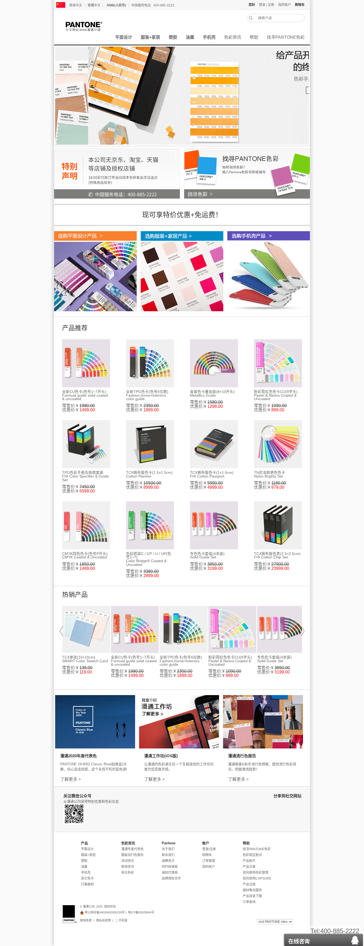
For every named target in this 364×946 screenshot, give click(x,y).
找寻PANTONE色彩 (257, 849)
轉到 (251, 18)
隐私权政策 (103, 920)
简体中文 (75, 5)
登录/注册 (209, 849)
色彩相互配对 (252, 855)
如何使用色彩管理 (255, 872)
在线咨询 (299, 941)
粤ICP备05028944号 (141, 912)
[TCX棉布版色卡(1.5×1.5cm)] (150, 444)
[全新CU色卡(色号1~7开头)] (86, 363)
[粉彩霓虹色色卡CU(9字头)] (278, 363)
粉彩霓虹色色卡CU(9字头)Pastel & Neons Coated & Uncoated (276, 395)
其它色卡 (87, 878)
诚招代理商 (170, 872)
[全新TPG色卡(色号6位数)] (150, 363)
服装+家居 (88, 855)
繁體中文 (94, 5)
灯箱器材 (87, 884)
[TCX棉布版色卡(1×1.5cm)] (214, 444)
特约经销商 (170, 867)
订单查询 (249, 902)
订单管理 (208, 861)
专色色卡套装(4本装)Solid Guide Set (207, 555)
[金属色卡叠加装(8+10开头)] (214, 363)
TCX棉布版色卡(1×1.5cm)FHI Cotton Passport (211, 474)
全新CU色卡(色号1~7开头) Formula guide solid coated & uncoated (85, 395)
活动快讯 (127, 861)
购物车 (207, 855)
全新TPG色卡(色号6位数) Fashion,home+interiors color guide (147, 395)
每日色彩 (127, 872)
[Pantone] (90, 27)
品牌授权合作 (171, 878)
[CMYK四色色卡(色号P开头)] (86, 525)
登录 (262, 5)
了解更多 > (70, 779)
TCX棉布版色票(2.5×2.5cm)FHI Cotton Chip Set (277, 555)
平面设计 (87, 849)
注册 (271, 5)
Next (303, 631)
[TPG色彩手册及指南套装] (86, 444)
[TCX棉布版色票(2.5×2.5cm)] (278, 525)
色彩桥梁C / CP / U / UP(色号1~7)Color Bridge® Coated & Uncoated (148, 559)
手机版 (122, 920)
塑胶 (84, 861)
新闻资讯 (127, 867)
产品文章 (249, 867)
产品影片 (249, 861)
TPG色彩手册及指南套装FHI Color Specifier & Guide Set (85, 476)
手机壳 (86, 872)
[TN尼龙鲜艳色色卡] (278, 444)
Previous (61, 631)
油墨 (84, 867)
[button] (323, 938)
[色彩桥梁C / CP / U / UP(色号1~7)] (150, 525)
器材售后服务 (252, 890)
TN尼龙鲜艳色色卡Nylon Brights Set (269, 474)
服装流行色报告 (132, 855)
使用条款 (86, 920)
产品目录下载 (252, 896)
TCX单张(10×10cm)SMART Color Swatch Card (85, 659)
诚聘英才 (168, 861)
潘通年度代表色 (132, 849)
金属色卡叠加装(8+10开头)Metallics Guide (212, 393)
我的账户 (284, 5)
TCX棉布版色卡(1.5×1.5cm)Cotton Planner (149, 474)
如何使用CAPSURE (257, 878)
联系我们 (168, 855)
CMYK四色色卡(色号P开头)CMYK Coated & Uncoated (85, 555)
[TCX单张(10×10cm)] (86, 629)
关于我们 (168, 849)
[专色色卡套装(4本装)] (214, 525)
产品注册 (249, 884)
